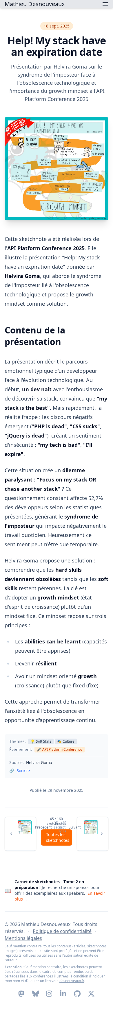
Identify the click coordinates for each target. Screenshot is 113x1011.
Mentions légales (23, 938)
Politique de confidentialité (62, 931)
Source (23, 770)
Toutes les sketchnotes (57, 837)
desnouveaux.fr (71, 980)
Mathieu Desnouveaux (35, 4)
